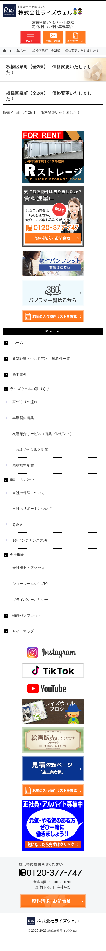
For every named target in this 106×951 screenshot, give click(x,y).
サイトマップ (23, 631)
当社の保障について (28, 493)
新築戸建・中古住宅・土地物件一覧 (41, 359)
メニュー (30, 37)
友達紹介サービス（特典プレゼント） (43, 434)
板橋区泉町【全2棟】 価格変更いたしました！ (41, 112)
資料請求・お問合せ (53, 37)
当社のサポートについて (32, 508)
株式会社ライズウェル (62, 930)
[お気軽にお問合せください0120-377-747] (53, 26)
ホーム (17, 343)
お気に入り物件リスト (75, 37)
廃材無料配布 (23, 465)
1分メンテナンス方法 (29, 540)
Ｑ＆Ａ (17, 524)
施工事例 (19, 375)
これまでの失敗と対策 (30, 450)
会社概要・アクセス (28, 568)
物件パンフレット (26, 615)
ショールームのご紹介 (30, 584)
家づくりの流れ (25, 402)
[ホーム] (5, 50)
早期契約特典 (23, 418)
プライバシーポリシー (30, 599)
